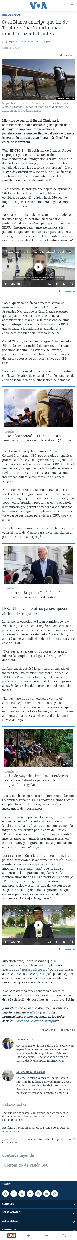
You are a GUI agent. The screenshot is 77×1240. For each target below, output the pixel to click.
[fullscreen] (71, 283)
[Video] (46, 1235)
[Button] (67, 55)
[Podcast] (38, 1193)
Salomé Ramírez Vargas (35, 41)
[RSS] (30, 1193)
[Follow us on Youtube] (21, 1193)
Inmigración (11, 15)
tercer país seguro (34, 969)
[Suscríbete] (46, 1193)
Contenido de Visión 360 (26, 1165)
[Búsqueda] (64, 1235)
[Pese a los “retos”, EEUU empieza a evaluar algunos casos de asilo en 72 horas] (38, 408)
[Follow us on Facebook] (5, 1193)
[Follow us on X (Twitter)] (13, 1193)
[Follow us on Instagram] (54, 1193)
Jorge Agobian (10, 41)
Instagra (50, 1021)
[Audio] (28, 1235)
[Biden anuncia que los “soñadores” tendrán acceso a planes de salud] (38, 565)
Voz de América (20, 257)
